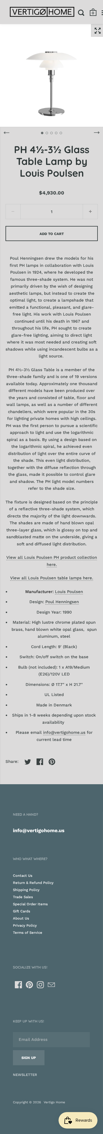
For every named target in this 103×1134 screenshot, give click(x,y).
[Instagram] (40, 984)
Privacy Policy (25, 925)
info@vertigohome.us (64, 732)
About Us (21, 918)
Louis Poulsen (69, 591)
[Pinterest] (29, 984)
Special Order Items (30, 904)
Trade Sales (23, 897)
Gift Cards (21, 911)
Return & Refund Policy (33, 883)
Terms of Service (27, 932)
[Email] (51, 984)
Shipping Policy (26, 890)
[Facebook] (18, 984)
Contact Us (22, 876)
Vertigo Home (54, 1102)
